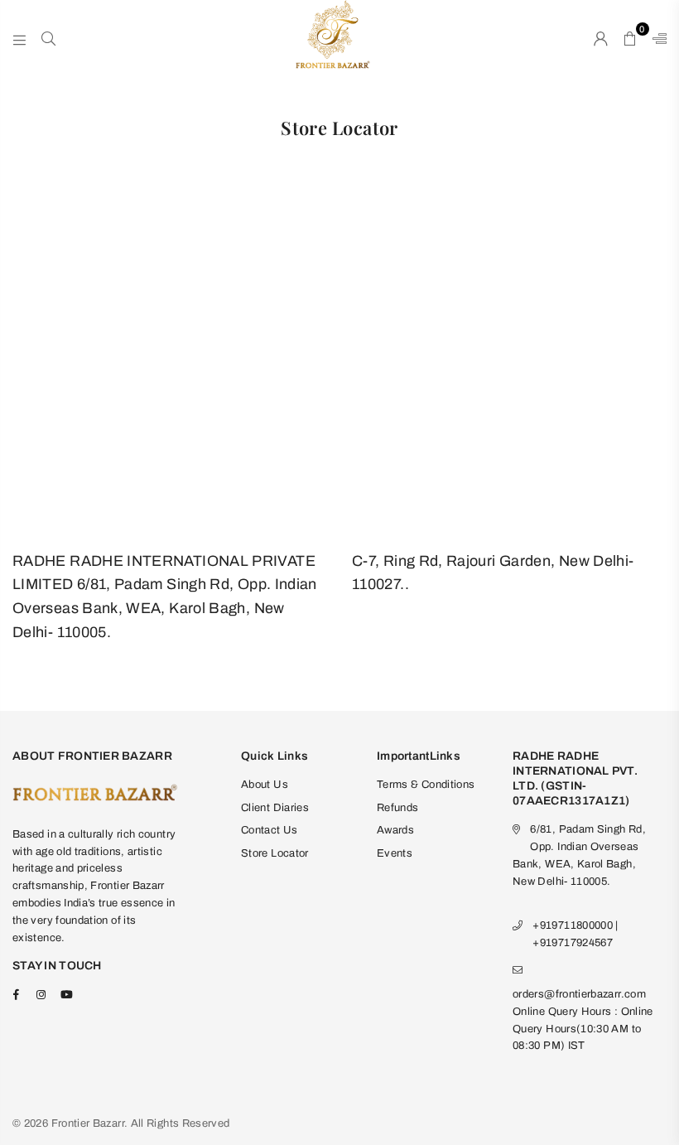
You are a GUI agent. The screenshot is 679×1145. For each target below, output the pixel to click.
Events (394, 853)
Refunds (398, 808)
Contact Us (269, 830)
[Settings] (656, 37)
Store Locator (275, 853)
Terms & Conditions (425, 784)
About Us (264, 784)
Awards (395, 830)
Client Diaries (275, 808)
